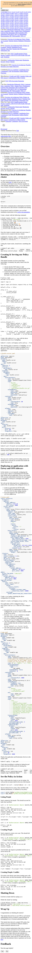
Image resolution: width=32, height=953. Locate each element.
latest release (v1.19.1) (24, 4)
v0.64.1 (3, 15)
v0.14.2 (12, 28)
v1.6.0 (4, 12)
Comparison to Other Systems (16, 78)
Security (3, 61)
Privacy (8, 61)
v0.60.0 (21, 15)
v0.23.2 (26, 25)
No (7, 951)
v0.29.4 (26, 23)
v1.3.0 (17, 12)
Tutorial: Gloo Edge (6, 49)
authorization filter (6, 136)
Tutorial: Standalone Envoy (14, 47)
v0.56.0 (12, 16)
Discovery (16, 66)
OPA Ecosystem (13, 81)
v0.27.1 (7, 25)
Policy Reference (5, 31)
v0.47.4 (26, 18)
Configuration (11, 60)
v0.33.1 (7, 23)
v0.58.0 (3, 16)
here (2, 939)
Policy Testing (15, 31)
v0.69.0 (7, 13)
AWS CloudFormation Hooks (18, 53)
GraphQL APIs (9, 55)
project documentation (23, 212)
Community (15, 121)
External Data (4, 33)
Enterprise (21, 81)
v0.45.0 (7, 20)
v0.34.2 (3, 23)
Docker (3, 55)
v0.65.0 (26, 13)
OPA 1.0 (23, 36)
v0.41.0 (26, 20)
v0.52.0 (3, 18)
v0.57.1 (7, 16)
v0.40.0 (3, 21)
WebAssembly (16, 36)
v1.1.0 (25, 12)
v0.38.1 (12, 21)
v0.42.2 (21, 20)
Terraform (6, 57)
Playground (4, 129)
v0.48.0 (21, 18)
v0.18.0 (21, 26)
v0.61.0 (17, 15)
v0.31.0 (17, 23)
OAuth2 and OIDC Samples (17, 76)
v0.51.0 (7, 18)
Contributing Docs (24, 70)
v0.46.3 (3, 20)
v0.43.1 (17, 20)
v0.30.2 (21, 23)
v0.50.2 (12, 18)
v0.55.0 (17, 16)
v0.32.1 (12, 23)
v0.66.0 (21, 13)
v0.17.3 (26, 26)
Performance (23, 49)
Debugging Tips (5, 50)
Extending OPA (22, 33)
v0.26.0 (12, 25)
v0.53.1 (26, 16)
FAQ (7, 81)
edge (29, 28)
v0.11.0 (26, 28)
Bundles (28, 65)
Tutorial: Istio (16, 49)
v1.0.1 (29, 12)
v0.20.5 (12, 26)
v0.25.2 (17, 25)
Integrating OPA (13, 33)
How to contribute (13, 70)
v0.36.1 (21, 21)
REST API (13, 34)
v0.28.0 (3, 25)
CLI (18, 34)
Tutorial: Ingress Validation (16, 41)
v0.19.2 (17, 26)
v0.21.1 (7, 26)
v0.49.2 (17, 18)
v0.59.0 (26, 15)
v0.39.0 (7, 21)
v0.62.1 (12, 15)
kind (10, 182)
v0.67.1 (17, 13)
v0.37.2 (17, 21)
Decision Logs (5, 66)
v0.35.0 (26, 21)
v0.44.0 (12, 20)
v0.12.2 (21, 28)
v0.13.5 (17, 28)
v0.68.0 (12, 13)
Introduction (10, 29)
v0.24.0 (21, 25)
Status (11, 66)
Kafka (23, 55)
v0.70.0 (3, 13)
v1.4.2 (13, 12)
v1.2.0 (21, 12)
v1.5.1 (9, 12)
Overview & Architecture (14, 39)
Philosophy (17, 29)
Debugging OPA (5, 34)
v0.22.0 (3, 26)
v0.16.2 (3, 28)
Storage (12, 61)
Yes (2, 951)
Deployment (18, 60)
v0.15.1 (7, 28)
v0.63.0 (7, 15)
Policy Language (25, 29)
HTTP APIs (17, 55)
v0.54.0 (21, 16)
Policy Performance (24, 31)
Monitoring (26, 60)
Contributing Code (6, 71)
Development (15, 71)
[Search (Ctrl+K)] (3, 125)
